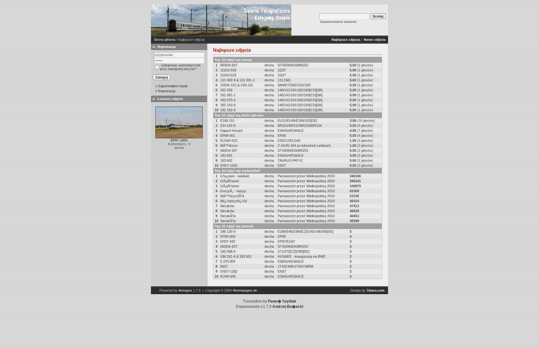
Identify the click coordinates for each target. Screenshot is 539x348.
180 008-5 (228, 251)
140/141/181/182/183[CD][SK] (300, 90)
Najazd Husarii (231, 130)
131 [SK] (284, 80)
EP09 (282, 236)
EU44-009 (228, 276)
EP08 (282, 135)
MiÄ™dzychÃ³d (232, 196)
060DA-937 (228, 65)
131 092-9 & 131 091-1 (237, 80)
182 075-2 (228, 100)
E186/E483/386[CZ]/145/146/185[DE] (305, 231)
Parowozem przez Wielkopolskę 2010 (306, 176)
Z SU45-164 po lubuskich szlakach (304, 145)
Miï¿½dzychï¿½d (233, 201)
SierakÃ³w (228, 216)
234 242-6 (228, 125)
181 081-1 (228, 95)
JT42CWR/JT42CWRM (295, 266)
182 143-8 (228, 105)
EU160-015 (228, 140)
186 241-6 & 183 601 (236, 256)
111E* (282, 70)
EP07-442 (227, 241)
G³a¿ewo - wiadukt (234, 176)
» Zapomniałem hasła (171, 86)
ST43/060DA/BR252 (293, 65)
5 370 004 (227, 261)
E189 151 (227, 120)
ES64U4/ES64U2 (290, 130)
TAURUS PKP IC (290, 160)
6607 (224, 266)
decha (269, 65)
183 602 (226, 160)
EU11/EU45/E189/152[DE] (297, 120)
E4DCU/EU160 (289, 140)
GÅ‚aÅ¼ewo (229, 181)
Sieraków (227, 206)
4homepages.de (245, 290)
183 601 (226, 155)
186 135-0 (228, 231)
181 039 (226, 90)
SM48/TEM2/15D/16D (294, 85)
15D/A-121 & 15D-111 (236, 85)
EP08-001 (227, 135)
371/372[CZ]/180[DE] (293, 251)
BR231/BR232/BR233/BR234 (300, 125)
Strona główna (164, 39)
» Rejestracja (165, 91)
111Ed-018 (228, 70)
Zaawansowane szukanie (338, 21)
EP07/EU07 (286, 241)
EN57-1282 (228, 271)
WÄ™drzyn (229, 145)
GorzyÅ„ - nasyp (233, 191)
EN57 (282, 165)
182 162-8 (228, 110)
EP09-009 (227, 236)
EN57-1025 (228, 165)
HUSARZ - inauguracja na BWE (301, 256)
